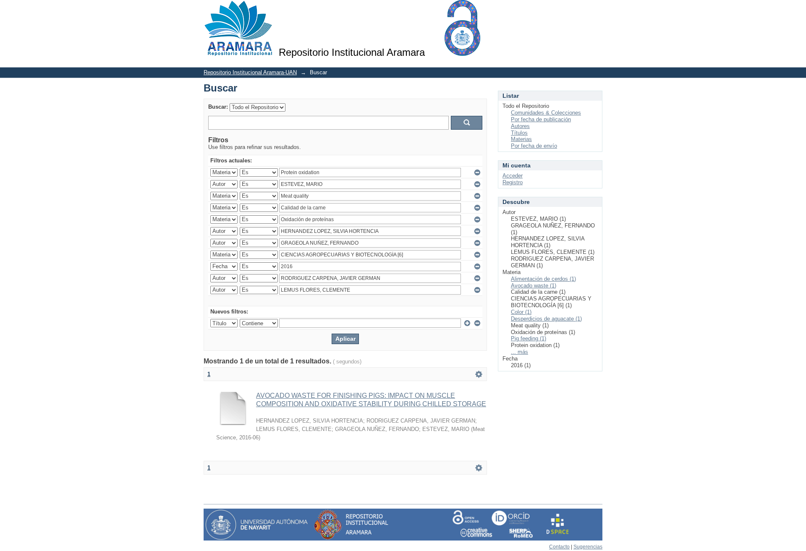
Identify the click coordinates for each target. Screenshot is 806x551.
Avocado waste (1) (533, 285)
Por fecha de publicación (541, 119)
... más (519, 352)
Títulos (519, 133)
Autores (520, 126)
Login (595, 10)
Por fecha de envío (534, 146)
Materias (521, 139)
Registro (512, 182)
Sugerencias (587, 547)
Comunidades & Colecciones (546, 113)
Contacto (559, 547)
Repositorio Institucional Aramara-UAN (250, 72)
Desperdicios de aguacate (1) (546, 319)
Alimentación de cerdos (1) (543, 279)
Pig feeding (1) (528, 338)
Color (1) (521, 312)
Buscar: (218, 107)
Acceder (512, 175)
